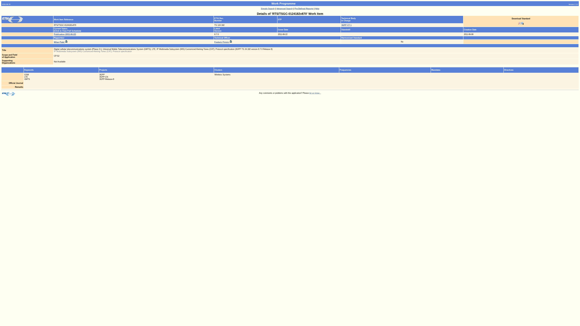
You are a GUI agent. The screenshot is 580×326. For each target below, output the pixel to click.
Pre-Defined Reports (304, 9)
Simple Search (268, 9)
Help (317, 9)
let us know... (315, 93)
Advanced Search (284, 9)
